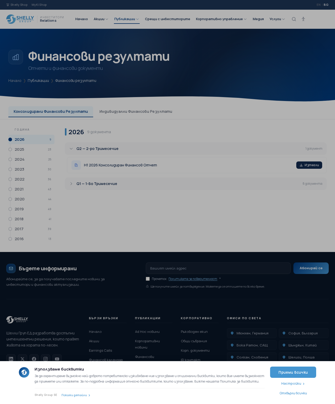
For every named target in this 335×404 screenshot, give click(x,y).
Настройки (291, 383)
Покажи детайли (74, 395)
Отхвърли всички (293, 393)
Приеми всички (293, 372)
